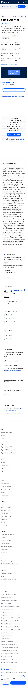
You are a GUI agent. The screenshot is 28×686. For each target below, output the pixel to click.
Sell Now (21, 6)
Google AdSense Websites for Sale (10, 618)
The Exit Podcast (5, 510)
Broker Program (5, 489)
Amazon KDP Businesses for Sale (10, 627)
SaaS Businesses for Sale (8, 633)
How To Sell (4, 438)
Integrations (4, 549)
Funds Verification (6, 540)
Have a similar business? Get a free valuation (13, 96)
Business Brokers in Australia (9, 585)
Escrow (3, 558)
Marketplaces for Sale (7, 609)
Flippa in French (5, 468)
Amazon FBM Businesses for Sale (10, 624)
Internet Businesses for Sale (9, 650)
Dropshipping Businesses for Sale (10, 615)
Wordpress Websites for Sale (9, 644)
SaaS (3, 36)
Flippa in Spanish (6, 471)
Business (9, 36)
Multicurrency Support (7, 534)
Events (3, 522)
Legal (2, 576)
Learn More (6, 278)
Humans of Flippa (6, 516)
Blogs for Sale (5, 639)
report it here (18, 413)
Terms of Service (6, 676)
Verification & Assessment (8, 579)
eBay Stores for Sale (6, 636)
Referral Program (6, 486)
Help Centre (4, 495)
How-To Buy (4, 465)
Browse (3, 462)
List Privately (4, 441)
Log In (22, 2)
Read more (14, 303)
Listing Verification (6, 546)
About (3, 480)
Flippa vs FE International (8, 450)
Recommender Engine (7, 561)
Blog (2, 504)
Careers (3, 492)
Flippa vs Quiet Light (7, 447)
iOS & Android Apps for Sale (9, 600)
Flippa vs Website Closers (8, 453)
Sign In (22, 139)
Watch (15, 90)
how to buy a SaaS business (13, 370)
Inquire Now (18, 683)
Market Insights (5, 543)
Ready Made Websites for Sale (9, 647)
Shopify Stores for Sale (7, 612)
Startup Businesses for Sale (9, 662)
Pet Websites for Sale (7, 659)
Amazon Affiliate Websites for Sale (10, 630)
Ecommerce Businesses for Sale (10, 606)
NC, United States (7, 44)
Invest (3, 555)
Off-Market (4, 552)
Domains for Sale (6, 603)
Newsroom (4, 519)
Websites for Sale (6, 597)
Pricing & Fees (5, 483)
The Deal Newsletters (7, 507)
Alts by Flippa (5, 513)
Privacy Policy (21, 676)
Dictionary (4, 525)
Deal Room (4, 537)
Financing (3, 582)
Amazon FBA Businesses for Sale (10, 621)
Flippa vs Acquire (5, 444)
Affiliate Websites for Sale (8, 642)
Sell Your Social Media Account (9, 564)
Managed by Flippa (6, 573)
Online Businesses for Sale (8, 594)
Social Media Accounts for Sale (9, 653)
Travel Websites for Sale (8, 656)
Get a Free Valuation (9, 6)
